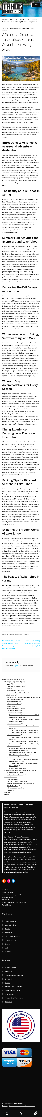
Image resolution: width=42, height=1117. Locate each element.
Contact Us (8, 979)
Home (6, 19)
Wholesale (8, 933)
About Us (8, 951)
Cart (6, 948)
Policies (7, 929)
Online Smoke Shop (11, 921)
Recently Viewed (10, 968)
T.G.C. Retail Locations (12, 936)
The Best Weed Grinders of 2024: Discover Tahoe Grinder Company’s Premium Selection (11, 644)
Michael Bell (25, 28)
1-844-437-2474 (7, 892)
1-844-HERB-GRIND (9, 890)
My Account (8, 971)
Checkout (8, 944)
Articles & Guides (10, 925)
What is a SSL (9, 994)
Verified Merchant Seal (12, 990)
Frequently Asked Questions (14, 975)
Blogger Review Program (13, 987)
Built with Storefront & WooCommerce (22, 1106)
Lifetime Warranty (11, 940)
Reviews (7, 983)
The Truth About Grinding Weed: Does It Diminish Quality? (31, 643)
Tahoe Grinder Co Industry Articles (19, 19)
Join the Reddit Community (14, 998)
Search (21, 1113)
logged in (16, 666)
